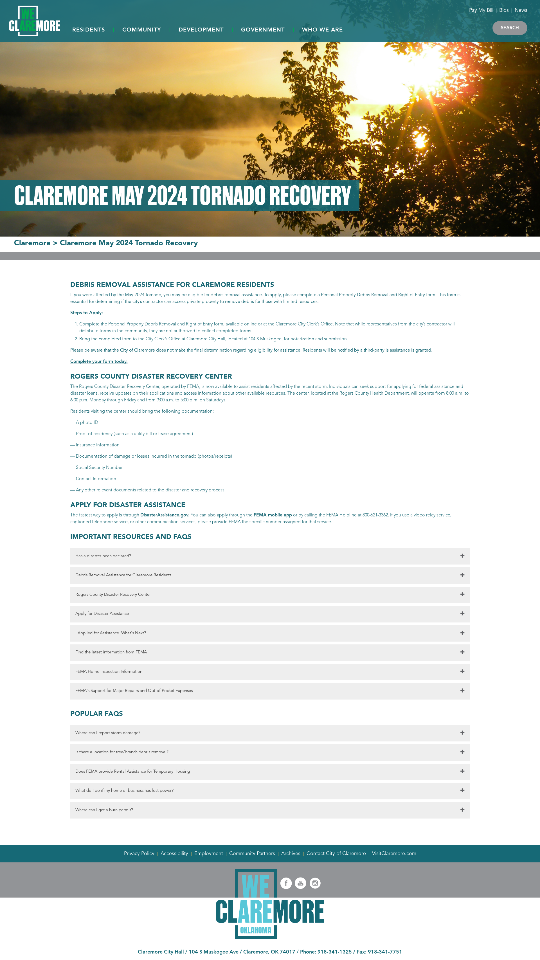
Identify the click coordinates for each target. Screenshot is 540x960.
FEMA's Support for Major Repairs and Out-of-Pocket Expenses (134, 691)
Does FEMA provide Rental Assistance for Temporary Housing (132, 772)
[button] (88, 30)
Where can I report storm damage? (107, 733)
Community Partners (252, 853)
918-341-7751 (385, 952)
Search (510, 28)
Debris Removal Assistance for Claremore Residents (123, 575)
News (521, 10)
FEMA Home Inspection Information (108, 672)
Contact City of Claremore (336, 853)
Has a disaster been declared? (103, 556)
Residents (88, 30)
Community (141, 30)
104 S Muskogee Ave (213, 952)
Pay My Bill (481, 10)
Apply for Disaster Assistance (102, 614)
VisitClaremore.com (394, 853)
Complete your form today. (99, 361)
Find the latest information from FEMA (111, 652)
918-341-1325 (335, 952)
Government (263, 30)
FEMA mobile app (273, 515)
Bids (504, 10)
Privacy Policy (139, 853)
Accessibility (174, 853)
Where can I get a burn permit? (104, 810)
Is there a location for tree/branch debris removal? (121, 752)
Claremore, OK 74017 (269, 952)
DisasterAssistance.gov (164, 515)
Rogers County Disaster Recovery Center (113, 595)
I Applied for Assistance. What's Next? (110, 633)
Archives (290, 853)
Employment (208, 853)
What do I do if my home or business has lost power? (124, 791)
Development (201, 30)
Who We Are (322, 30)
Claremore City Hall (161, 952)
